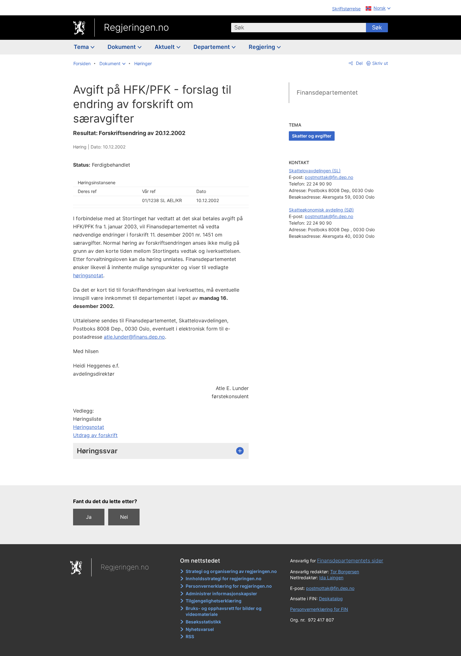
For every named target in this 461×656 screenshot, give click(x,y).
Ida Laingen (331, 577)
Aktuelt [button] (165, 47)
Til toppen (164, 476)
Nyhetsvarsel (200, 629)
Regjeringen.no (136, 27)
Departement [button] (212, 47)
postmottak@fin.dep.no (329, 177)
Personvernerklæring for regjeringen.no (229, 586)
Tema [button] (82, 47)
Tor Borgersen (344, 571)
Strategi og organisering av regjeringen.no (231, 571)
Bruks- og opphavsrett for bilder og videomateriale (224, 611)
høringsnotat (88, 275)
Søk (377, 27)
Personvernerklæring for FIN (319, 609)
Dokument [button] (122, 47)
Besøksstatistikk (203, 621)
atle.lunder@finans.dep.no (134, 337)
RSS (190, 636)
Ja (89, 517)
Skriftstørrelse (346, 8)
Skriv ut (380, 63)
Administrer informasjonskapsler (221, 593)
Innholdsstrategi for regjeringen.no (224, 578)
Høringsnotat (88, 427)
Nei (124, 517)
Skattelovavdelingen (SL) (315, 170)
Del (359, 63)
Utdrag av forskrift (95, 435)
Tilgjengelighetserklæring (213, 600)
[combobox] (298, 27)
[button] (112, 63)
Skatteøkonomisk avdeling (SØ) (321, 209)
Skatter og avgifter (311, 135)
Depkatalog (331, 598)
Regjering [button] (262, 47)
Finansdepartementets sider (350, 560)
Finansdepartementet (327, 92)
